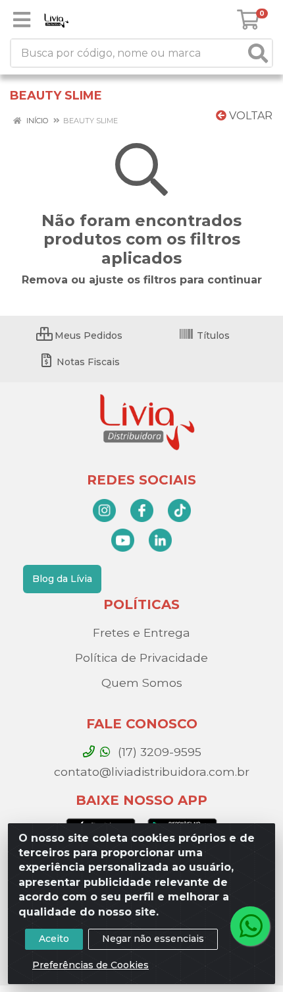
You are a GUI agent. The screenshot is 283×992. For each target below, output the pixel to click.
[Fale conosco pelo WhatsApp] (250, 926)
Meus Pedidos (87, 335)
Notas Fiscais (87, 362)
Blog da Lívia (62, 579)
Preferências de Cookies (90, 965)
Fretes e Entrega (141, 632)
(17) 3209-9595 (158, 752)
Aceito (54, 939)
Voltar (249, 115)
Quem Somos (141, 682)
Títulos (212, 335)
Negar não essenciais (153, 939)
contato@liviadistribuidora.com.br (150, 771)
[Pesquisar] (258, 53)
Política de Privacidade (141, 657)
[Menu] (22, 20)
